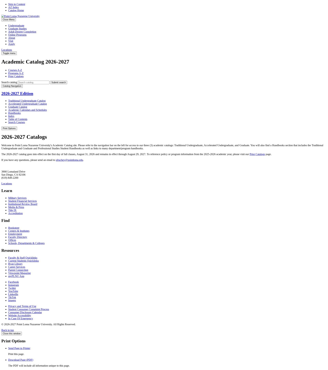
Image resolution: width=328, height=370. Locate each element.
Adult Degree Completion (22, 31)
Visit (10, 40)
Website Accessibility (19, 315)
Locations (6, 49)
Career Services (16, 266)
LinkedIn (13, 294)
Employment (15, 233)
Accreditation (15, 213)
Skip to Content (16, 4)
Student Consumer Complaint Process (28, 309)
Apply (11, 44)
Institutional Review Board (22, 204)
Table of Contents (17, 119)
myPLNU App (16, 276)
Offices (12, 240)
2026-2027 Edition (17, 93)
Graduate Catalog (17, 106)
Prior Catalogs (16, 76)
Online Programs (17, 34)
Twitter (12, 288)
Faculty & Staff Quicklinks (22, 257)
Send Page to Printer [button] (19, 348)
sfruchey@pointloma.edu (69, 160)
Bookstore (13, 227)
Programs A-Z (16, 73)
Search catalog (9, 82)
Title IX (12, 210)
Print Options (9, 128)
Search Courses (16, 122)
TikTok (12, 297)
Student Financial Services (22, 201)
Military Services (17, 197)
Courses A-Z (15, 70)
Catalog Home (16, 10)
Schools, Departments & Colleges (26, 243)
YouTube (13, 291)
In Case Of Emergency (20, 318)
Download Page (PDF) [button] (20, 359)
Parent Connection (18, 270)
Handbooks (14, 113)
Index (11, 116)
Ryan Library (15, 263)
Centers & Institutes (18, 230)
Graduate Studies (17, 28)
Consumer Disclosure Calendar (25, 312)
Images (12, 300)
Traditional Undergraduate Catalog (27, 100)
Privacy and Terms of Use (22, 306)
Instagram (13, 285)
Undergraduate (16, 25)
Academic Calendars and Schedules (27, 109)
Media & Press (16, 207)
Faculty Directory (17, 237)
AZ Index (13, 7)
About (11, 37)
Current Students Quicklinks (23, 260)
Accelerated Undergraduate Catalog (27, 103)
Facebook (13, 281)
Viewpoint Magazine (19, 273)
